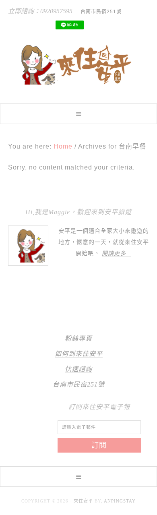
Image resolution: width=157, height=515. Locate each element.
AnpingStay (120, 500)
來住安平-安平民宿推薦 (78, 64)
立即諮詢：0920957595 (40, 11)
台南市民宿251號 (79, 384)
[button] (78, 113)
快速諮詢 (78, 369)
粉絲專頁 (78, 338)
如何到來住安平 (79, 353)
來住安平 (83, 500)
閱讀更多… (116, 253)
